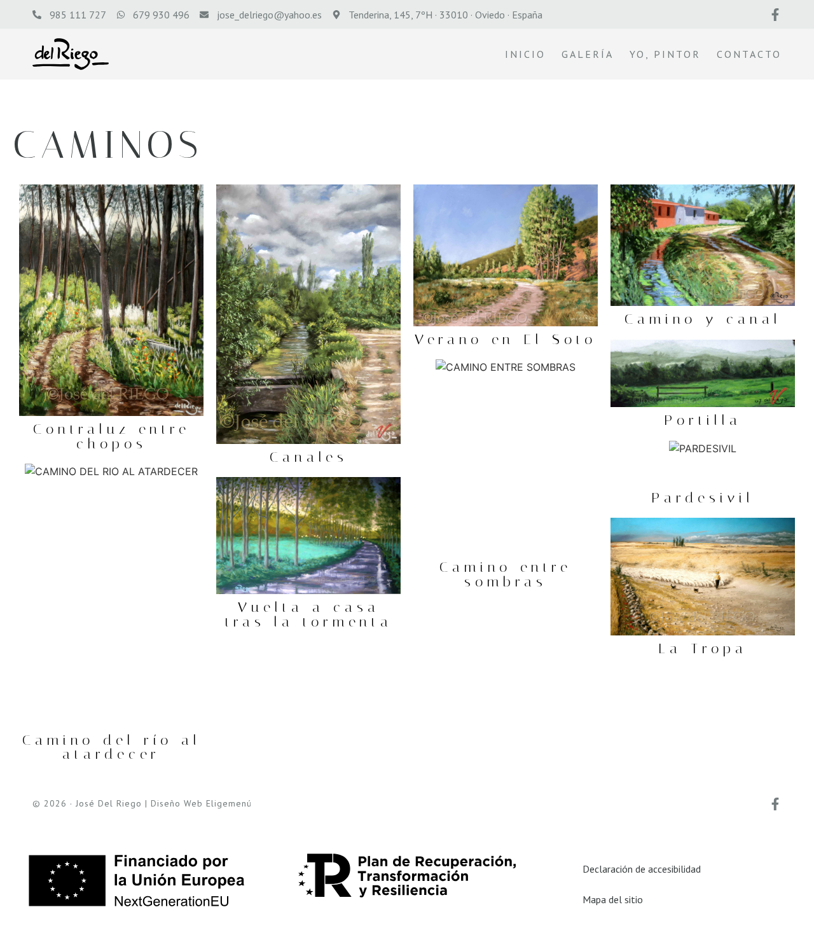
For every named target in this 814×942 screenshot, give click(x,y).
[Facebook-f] (775, 14)
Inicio (525, 54)
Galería (588, 54)
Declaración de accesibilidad (642, 868)
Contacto (749, 54)
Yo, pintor (665, 54)
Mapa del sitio (613, 899)
